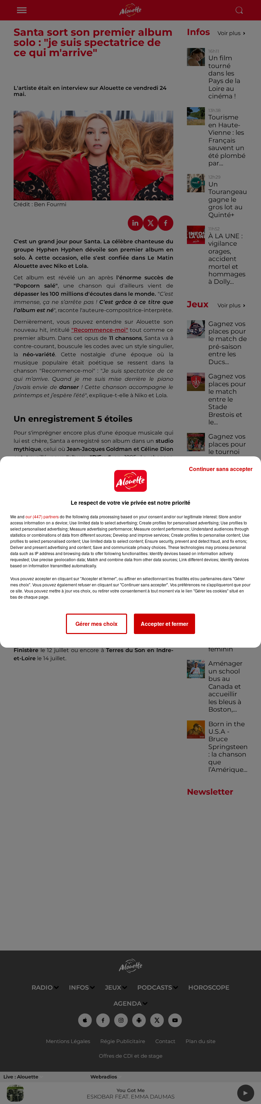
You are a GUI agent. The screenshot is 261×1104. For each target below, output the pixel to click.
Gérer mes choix (96, 624)
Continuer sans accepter (221, 469)
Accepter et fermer (164, 624)
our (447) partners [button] (42, 516)
